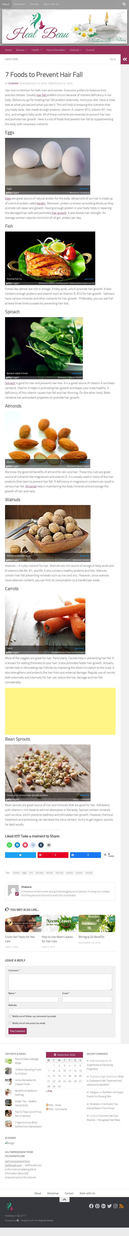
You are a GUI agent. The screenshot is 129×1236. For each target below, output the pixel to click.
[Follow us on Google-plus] (103, 1206)
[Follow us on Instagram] (115, 1206)
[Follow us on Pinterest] (97, 1206)
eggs (24, 873)
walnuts (88, 873)
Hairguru (94, 1092)
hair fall (41, 95)
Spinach (10, 383)
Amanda (94, 1104)
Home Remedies (56, 50)
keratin (41, 203)
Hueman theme (45, 1220)
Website (12, 1005)
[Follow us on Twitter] (109, 1206)
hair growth (59, 213)
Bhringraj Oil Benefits (91, 937)
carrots (16, 873)
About (5, 4)
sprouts (79, 873)
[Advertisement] (60, 711)
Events (90, 50)
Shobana (13, 83)
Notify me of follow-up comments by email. (34, 1016)
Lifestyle (74, 50)
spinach (69, 873)
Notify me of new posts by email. (29, 1023)
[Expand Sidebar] (125, 59)
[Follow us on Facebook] (91, 1206)
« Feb (49, 1091)
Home (8, 50)
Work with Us (51, 4)
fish (31, 873)
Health (35, 50)
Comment (14, 970)
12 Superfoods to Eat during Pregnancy (100, 1064)
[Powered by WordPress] (18, 1220)
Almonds (30, 486)
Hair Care (11, 59)
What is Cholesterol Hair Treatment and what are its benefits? (105, 1080)
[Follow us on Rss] (121, 1206)
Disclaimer (19, 4)
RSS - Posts (54, 1105)
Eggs (8, 198)
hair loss (59, 873)
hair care (39, 873)
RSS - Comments (57, 1109)
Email (66, 993)
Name (12, 993)
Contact (34, 4)
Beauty (20, 50)
